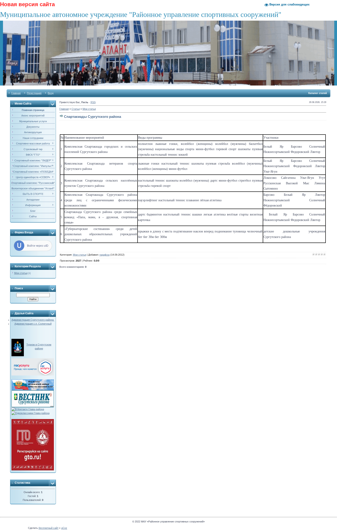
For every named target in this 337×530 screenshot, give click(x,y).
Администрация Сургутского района (32, 319)
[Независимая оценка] (32, 381)
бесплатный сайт (48, 528)
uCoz (64, 528)
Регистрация (34, 93)
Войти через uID (37, 245)
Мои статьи (21, 273)
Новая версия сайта (27, 4)
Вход (50, 93)
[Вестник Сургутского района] (32, 392)
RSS (93, 102)
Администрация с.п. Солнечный (33, 323)
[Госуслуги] (32, 360)
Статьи (76, 109)
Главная (16, 93)
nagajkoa (104, 254)
